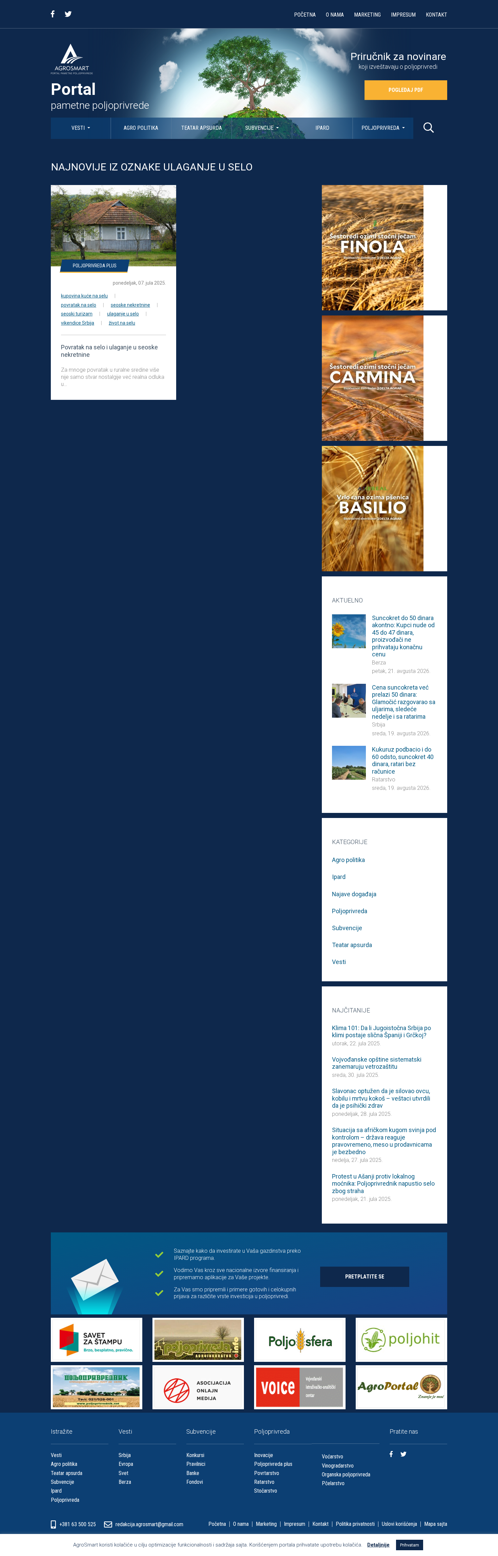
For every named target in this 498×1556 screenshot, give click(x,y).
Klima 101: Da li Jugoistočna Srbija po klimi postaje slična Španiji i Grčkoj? (381, 1031)
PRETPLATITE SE (364, 1276)
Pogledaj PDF (406, 90)
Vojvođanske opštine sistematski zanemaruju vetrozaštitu (376, 1063)
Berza (379, 662)
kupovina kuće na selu (84, 296)
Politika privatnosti (355, 1524)
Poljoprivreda (381, 128)
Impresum (403, 15)
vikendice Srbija (77, 323)
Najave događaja (354, 894)
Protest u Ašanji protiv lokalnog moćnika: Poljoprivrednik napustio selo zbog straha (383, 1183)
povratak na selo (78, 305)
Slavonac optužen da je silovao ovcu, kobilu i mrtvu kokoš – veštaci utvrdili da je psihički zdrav (381, 1098)
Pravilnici (195, 1464)
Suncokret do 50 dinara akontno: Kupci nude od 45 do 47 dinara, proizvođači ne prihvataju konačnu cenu (403, 636)
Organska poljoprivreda (346, 1474)
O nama (335, 15)
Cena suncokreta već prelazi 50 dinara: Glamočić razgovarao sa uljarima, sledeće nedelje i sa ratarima (403, 702)
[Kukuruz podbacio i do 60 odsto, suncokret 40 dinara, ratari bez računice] (349, 762)
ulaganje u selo (123, 313)
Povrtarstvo (266, 1473)
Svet (123, 1473)
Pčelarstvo (333, 1483)
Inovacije (263, 1455)
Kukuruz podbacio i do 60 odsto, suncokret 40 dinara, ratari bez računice (403, 760)
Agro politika (141, 128)
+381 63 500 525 (78, 1524)
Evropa (126, 1464)
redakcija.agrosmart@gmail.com (149, 1524)
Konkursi (195, 1455)
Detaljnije (378, 1545)
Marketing (367, 15)
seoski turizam (76, 313)
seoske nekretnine (130, 305)
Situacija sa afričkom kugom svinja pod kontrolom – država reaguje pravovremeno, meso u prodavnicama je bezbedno (384, 1140)
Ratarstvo (383, 779)
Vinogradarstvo (338, 1465)
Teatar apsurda (201, 128)
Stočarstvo (265, 1491)
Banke (192, 1473)
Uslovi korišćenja (399, 1524)
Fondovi (194, 1482)
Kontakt (436, 15)
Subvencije (260, 128)
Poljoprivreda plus (95, 265)
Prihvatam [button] (409, 1545)
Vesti (78, 128)
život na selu (122, 323)
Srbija (378, 724)
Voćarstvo (332, 1456)
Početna (305, 15)
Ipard (322, 128)
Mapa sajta (435, 1524)
